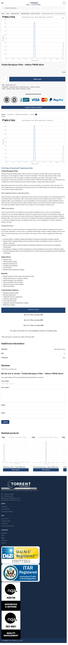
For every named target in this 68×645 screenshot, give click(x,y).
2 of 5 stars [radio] (5, 384)
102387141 (8, 88)
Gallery (3, 114)
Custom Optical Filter (7, 526)
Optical (3, 543)
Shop (7, 13)
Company (4, 506)
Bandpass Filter (15, 13)
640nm (18, 88)
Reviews (33, 114)
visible (28, 88)
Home (2, 13)
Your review (5, 387)
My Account (5, 518)
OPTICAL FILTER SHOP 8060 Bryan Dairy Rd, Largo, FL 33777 (19, 490)
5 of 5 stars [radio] (13, 384)
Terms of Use (5, 509)
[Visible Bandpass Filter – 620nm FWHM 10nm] (46, 450)
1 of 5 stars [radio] (2, 384)
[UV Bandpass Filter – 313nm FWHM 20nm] (16, 450)
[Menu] (4, 3)
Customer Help (5, 521)
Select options (16, 469)
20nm (13, 88)
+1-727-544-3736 (8, 496)
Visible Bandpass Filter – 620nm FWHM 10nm (46, 467)
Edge (2, 538)
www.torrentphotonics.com (11, 498)
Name (3, 405)
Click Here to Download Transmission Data (17, 168)
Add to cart (37, 79)
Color (3, 535)
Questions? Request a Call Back (33, 107)
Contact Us (4, 523)
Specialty (4, 540)
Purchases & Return (7, 511)
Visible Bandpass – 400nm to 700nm (30, 13)
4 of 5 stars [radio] (10, 384)
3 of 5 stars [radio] (7, 384)
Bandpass (23, 88)
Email (3, 413)
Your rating (5, 381)
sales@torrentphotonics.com (11, 500)
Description (10, 114)
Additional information (21, 114)
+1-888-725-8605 (9, 494)
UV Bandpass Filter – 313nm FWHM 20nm (14, 467)
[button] (63, 3)
